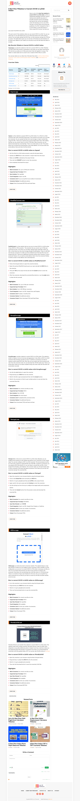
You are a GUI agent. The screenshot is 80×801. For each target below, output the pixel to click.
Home (22, 790)
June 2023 (57, 131)
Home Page (12, 189)
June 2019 (57, 269)
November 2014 (58, 427)
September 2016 (58, 363)
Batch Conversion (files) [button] (20, 70)
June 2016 (57, 372)
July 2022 (57, 162)
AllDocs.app (11, 83)
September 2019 (58, 260)
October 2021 (58, 188)
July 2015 (57, 404)
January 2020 (57, 249)
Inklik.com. (50, 799)
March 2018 (57, 312)
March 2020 (57, 243)
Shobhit (32, 723)
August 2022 (57, 160)
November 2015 (58, 392)
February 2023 (58, 142)
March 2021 (57, 208)
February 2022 (58, 177)
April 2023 (57, 137)
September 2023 (58, 122)
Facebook (37, 794)
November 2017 (58, 323)
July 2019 (57, 266)
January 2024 (57, 111)
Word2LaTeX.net (12, 85)
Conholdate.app (12, 78)
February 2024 (58, 108)
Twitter (40, 794)
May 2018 (57, 306)
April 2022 (57, 171)
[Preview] (12, 767)
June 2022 (57, 165)
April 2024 (57, 102)
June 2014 (57, 441)
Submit (47, 767)
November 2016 (58, 358)
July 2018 (57, 300)
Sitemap (57, 790)
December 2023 (58, 114)
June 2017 (57, 338)
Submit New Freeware (32, 790)
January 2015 (57, 421)
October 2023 (58, 119)
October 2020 (58, 223)
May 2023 (57, 134)
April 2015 (57, 412)
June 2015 (57, 406)
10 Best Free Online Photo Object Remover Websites (17, 744)
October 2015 (58, 395)
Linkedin (43, 794)
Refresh (29, 777)
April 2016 (57, 378)
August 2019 (57, 263)
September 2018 (58, 294)
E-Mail (31, 755)
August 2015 (57, 401)
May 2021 (57, 203)
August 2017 (57, 332)
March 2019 (57, 277)
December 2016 (58, 355)
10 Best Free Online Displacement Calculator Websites (38, 720)
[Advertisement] (45, 3)
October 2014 (58, 429)
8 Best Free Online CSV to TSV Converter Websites (38, 744)
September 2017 (58, 329)
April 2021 (57, 205)
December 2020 (58, 217)
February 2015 (58, 418)
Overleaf (48, 651)
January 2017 (57, 352)
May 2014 (57, 444)
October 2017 (58, 326)
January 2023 (57, 145)
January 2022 (57, 180)
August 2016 (57, 366)
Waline (47, 779)
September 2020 (58, 226)
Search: (36, 65)
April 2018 (57, 309)
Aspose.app (11, 73)
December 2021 (58, 182)
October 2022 (58, 154)
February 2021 (58, 211)
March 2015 (57, 415)
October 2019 (58, 257)
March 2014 (57, 450)
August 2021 (57, 194)
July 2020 (57, 231)
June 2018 (57, 303)
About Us (50, 790)
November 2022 (58, 151)
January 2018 (57, 317)
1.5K (64, 67)
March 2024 (57, 105)
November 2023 (58, 116)
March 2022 (57, 174)
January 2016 (57, 386)
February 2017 (58, 349)
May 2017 (57, 340)
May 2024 (57, 99)
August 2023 (57, 125)
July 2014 (57, 438)
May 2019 (57, 272)
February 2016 (58, 384)
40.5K (59, 67)
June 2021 (57, 200)
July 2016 (57, 369)
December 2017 (58, 320)
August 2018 (57, 297)
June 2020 (57, 234)
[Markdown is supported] (10, 767)
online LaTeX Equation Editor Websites (26, 57)
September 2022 (58, 157)
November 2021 (58, 185)
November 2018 (58, 289)
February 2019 (58, 280)
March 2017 (57, 346)
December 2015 (58, 389)
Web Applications (12, 696)
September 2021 (58, 191)
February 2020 (58, 246)
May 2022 (57, 168)
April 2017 (57, 343)
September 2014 (58, 432)
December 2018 (58, 286)
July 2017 (57, 335)
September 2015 (58, 398)
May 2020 (57, 237)
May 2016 (57, 375)
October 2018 (58, 292)
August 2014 (57, 435)
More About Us (61, 89)
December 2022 (58, 148)
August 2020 (57, 228)
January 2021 (57, 214)
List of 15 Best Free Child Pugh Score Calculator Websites (16, 720)
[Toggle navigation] (70, 3)
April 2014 (57, 447)
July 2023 (57, 128)
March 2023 (57, 139)
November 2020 (58, 220)
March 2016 (57, 381)
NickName (11, 755)
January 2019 (57, 283)
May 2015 (57, 409)
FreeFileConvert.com (13, 76)
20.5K (54, 67)
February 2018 (58, 315)
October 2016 (58, 361)
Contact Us (43, 790)
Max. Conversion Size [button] (27, 70)
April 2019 (57, 274)
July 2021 (57, 197)
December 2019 (58, 251)
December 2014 (58, 424)
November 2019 (58, 254)
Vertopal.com (11, 81)
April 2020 (57, 240)
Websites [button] (11, 70)
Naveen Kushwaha (12, 723)
